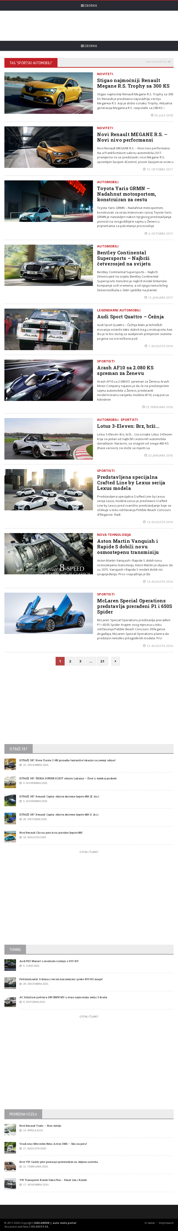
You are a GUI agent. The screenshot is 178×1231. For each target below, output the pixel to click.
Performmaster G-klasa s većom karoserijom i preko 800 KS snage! (61, 979)
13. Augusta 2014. (159, 646)
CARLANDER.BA (38, 1226)
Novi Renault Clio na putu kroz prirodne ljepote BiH (50, 832)
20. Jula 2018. (164, 115)
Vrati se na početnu (156, 61)
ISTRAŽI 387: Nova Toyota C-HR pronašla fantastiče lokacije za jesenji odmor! (67, 760)
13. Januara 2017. (160, 297)
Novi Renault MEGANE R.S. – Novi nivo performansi (132, 137)
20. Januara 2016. (160, 455)
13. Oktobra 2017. (159, 169)
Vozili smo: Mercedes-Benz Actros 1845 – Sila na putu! (53, 1143)
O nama (150, 1223)
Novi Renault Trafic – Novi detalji (40, 1125)
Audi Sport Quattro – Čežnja (130, 316)
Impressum (166, 1223)
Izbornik (90, 5)
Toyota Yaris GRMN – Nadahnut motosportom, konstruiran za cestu (126, 193)
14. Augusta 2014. (159, 522)
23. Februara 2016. (160, 407)
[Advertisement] (89, 25)
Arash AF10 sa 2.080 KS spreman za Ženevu (125, 370)
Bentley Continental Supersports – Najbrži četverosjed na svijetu (124, 258)
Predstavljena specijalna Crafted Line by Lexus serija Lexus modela (131, 482)
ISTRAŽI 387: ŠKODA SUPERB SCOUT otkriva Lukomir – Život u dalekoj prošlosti (68, 778)
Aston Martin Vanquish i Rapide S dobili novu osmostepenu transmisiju (128, 546)
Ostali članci (88, 852)
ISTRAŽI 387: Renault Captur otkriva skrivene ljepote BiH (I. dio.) (59, 814)
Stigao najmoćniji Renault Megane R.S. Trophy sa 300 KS (133, 83)
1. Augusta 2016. (160, 346)
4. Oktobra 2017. (160, 233)
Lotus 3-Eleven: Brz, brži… (128, 426)
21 (102, 661)
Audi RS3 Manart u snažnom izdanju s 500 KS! (49, 961)
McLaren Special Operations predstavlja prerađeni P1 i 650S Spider (134, 606)
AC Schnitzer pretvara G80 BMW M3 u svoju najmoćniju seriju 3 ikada (63, 997)
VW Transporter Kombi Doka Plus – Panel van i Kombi (53, 1180)
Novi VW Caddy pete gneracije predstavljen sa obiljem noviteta (58, 1162)
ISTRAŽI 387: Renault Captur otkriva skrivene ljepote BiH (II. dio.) (59, 796)
